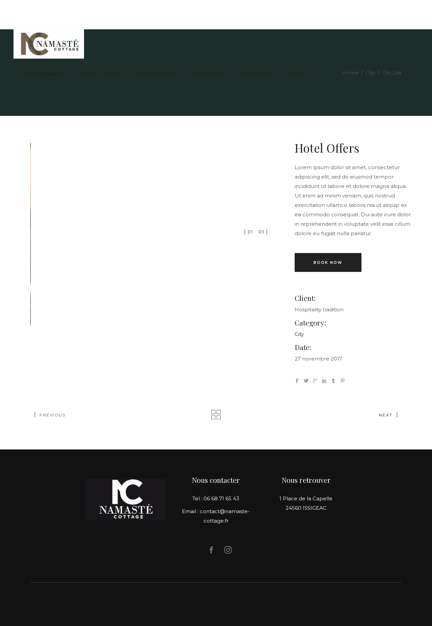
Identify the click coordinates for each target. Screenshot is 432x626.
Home (350, 72)
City (370, 72)
